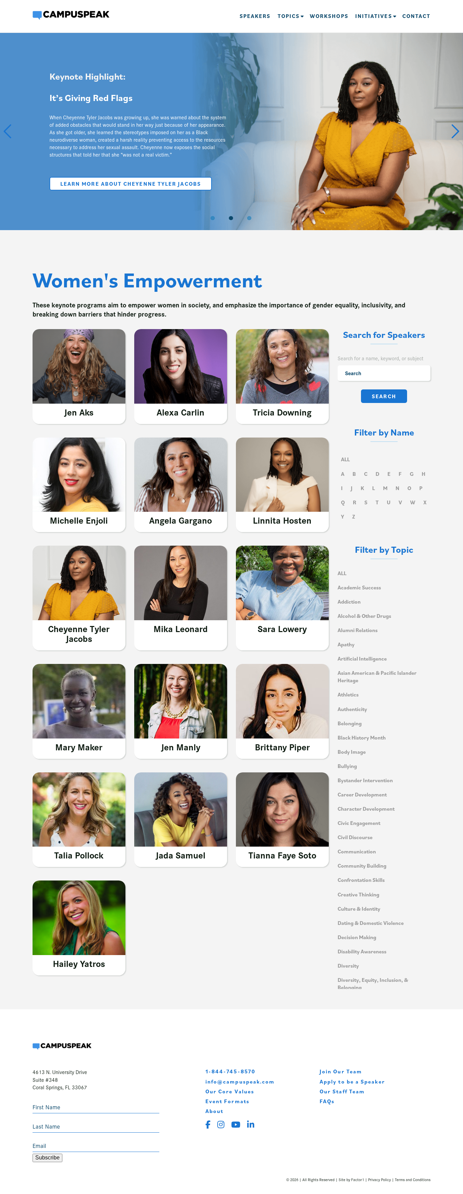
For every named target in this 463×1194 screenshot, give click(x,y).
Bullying (347, 766)
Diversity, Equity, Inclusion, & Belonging (373, 983)
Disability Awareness (362, 951)
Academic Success (359, 587)
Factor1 (357, 1179)
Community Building (362, 865)
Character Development (366, 808)
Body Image (352, 751)
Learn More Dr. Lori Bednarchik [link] (114, 188)
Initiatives (373, 16)
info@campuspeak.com (240, 1081)
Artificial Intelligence (362, 658)
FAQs (327, 1101)
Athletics (348, 694)
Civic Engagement (359, 822)
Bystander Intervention (365, 780)
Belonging (350, 723)
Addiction (349, 601)
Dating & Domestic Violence (371, 922)
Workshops (329, 16)
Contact (416, 16)
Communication (357, 851)
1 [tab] (213, 217)
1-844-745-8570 (230, 1071)
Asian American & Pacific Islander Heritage (377, 676)
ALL (345, 459)
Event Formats (227, 1101)
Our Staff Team (342, 1091)
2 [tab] (231, 217)
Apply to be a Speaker (352, 1081)
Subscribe (47, 1157)
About (214, 1111)
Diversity (348, 965)
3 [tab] (249, 217)
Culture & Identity (359, 908)
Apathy (346, 644)
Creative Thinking (358, 894)
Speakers (255, 16)
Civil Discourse (355, 837)
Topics (289, 16)
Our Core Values (229, 1091)
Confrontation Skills (361, 879)
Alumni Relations (358, 630)
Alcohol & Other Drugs (364, 615)
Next (455, 130)
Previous (8, 130)
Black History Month (362, 737)
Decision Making (357, 937)
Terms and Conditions (412, 1179)
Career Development (362, 794)
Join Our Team (341, 1071)
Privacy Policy (379, 1179)
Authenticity (352, 709)
